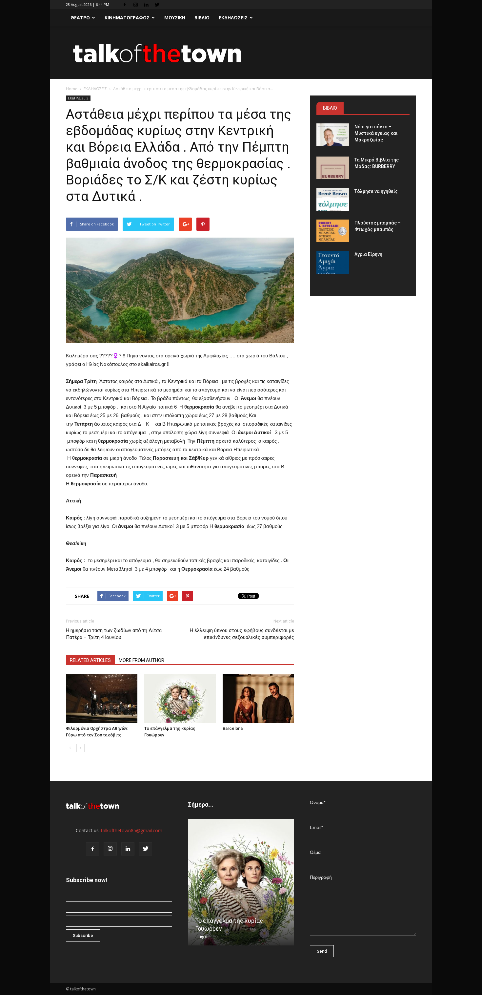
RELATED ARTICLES (90, 660)
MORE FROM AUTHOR (141, 660)
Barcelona (233, 728)
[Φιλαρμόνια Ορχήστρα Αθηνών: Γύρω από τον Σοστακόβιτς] (101, 698)
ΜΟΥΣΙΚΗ (174, 17)
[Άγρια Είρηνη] (332, 262)
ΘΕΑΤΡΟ (80, 17)
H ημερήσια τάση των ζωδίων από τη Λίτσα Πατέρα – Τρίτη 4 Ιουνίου (114, 633)
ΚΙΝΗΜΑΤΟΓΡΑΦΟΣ (127, 17)
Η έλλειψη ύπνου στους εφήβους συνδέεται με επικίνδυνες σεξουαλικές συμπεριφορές (242, 633)
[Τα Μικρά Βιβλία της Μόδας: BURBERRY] (332, 168)
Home (71, 89)
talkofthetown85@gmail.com (131, 830)
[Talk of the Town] (241, 53)
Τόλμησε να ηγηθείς (376, 191)
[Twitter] (157, 4)
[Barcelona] (258, 698)
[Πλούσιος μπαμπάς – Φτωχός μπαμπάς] (332, 231)
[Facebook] (125, 4)
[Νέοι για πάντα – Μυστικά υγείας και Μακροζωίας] (332, 134)
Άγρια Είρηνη (368, 254)
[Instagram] (135, 4)
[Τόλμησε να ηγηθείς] (332, 199)
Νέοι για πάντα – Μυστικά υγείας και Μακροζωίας (376, 133)
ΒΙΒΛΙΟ (202, 17)
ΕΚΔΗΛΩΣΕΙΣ (233, 17)
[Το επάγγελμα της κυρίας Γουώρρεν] (180, 698)
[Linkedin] (146, 4)
